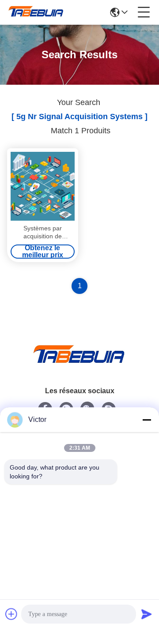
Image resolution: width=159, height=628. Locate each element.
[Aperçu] (79, 365)
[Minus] (146, 419)
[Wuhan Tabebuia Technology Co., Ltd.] (36, 12)
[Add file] (11, 614)
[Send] (147, 614)
